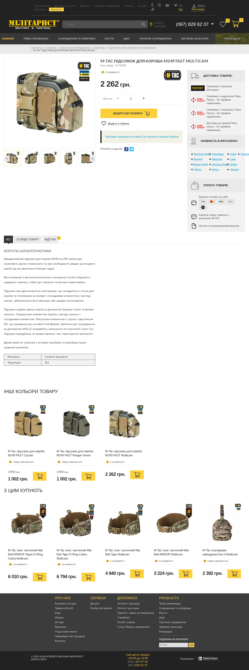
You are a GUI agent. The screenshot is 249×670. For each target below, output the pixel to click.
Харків (233, 164)
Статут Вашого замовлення (133, 626)
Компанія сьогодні (65, 603)
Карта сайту (39, 659)
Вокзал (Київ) (201, 164)
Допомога (40, 9)
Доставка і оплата (64, 5)
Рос (181, 5)
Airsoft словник (126, 622)
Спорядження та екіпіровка (77, 38)
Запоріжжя (218, 154)
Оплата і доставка (128, 608)
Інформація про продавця (70, 636)
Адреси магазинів (160, 24)
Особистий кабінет (101, 608)
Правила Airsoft (64, 608)
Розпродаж (232, 38)
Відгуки (51, 239)
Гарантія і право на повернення (135, 612)
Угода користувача (66, 631)
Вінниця (198, 159)
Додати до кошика (128, 113)
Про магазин (42, 5)
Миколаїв (217, 159)
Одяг (126, 38)
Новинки (8, 38)
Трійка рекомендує (36, 38)
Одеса (215, 169)
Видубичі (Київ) (202, 154)
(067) (138, 665)
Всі (8, 239)
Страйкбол (123, 617)
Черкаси (234, 169)
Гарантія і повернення (107, 5)
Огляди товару (28, 239)
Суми (233, 159)
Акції (57, 612)
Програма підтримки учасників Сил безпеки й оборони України (142, 136)
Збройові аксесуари (194, 38)
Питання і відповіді (128, 603)
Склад (233, 154)
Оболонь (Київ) (220, 164)
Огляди (142, 5)
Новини (128, 5)
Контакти (56, 9)
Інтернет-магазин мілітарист (65, 656)
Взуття (109, 38)
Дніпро (197, 169)
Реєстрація (198, 9)
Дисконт (85, 5)
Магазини (60, 626)
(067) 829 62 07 (193, 24)
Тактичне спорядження (155, 38)
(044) (138, 661)
